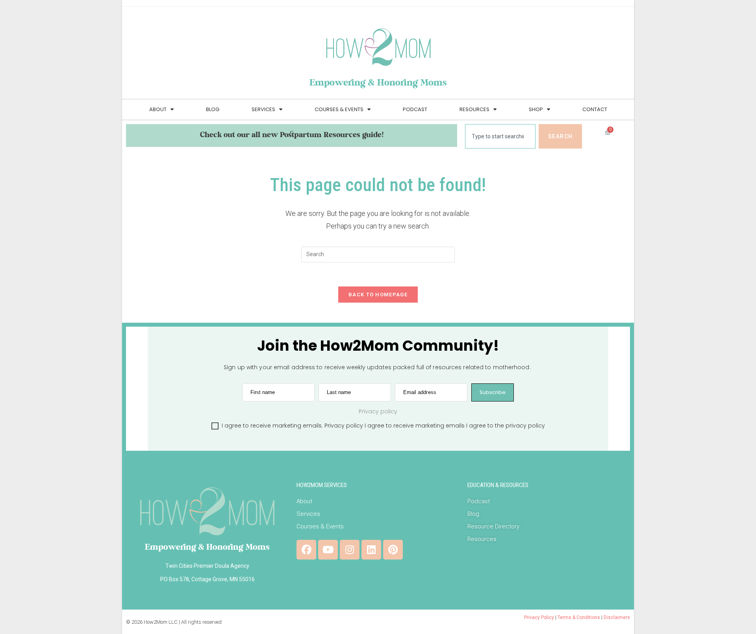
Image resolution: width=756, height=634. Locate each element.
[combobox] (500, 136)
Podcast (415, 109)
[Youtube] (328, 550)
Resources (474, 109)
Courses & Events (339, 109)
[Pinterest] (393, 550)
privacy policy (525, 425)
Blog (212, 109)
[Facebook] (306, 550)
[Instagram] (349, 550)
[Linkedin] (371, 550)
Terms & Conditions (579, 617)
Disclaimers (617, 617)
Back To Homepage (378, 294)
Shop (536, 109)
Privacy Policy (539, 617)
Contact (594, 109)
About (158, 109)
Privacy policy (343, 425)
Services (263, 109)
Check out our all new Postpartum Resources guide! (292, 135)
